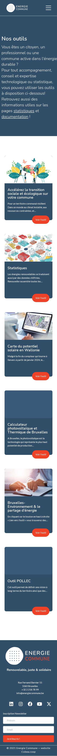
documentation (15, 117)
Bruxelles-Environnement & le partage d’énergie (24, 506)
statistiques (24, 111)
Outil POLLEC (19, 581)
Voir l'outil (40, 219)
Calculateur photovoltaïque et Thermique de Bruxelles (28, 428)
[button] (48, 8)
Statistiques (17, 268)
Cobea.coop (28, 751)
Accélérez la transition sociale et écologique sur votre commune (28, 193)
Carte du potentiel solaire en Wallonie (24, 348)
